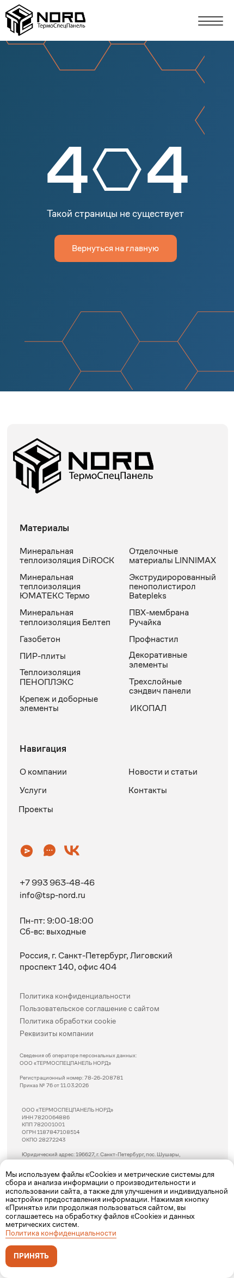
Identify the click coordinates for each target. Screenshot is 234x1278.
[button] (27, 851)
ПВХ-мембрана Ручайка (159, 617)
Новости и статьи (163, 771)
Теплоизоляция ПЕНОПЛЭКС (50, 676)
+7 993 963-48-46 (57, 882)
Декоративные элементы (158, 659)
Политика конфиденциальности (60, 1233)
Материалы (44, 528)
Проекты (36, 809)
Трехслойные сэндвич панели (160, 686)
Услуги (33, 790)
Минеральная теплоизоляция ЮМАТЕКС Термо (55, 586)
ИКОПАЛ (148, 708)
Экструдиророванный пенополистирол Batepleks (172, 586)
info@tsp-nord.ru (52, 895)
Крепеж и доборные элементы (59, 703)
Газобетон (40, 639)
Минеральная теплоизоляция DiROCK (67, 555)
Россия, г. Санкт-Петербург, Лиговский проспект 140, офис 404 (96, 961)
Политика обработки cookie (68, 1021)
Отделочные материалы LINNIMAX (172, 555)
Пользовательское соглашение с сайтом (89, 1008)
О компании (43, 771)
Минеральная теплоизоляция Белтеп (65, 617)
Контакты (147, 790)
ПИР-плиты (43, 656)
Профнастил (153, 639)
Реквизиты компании (57, 1033)
